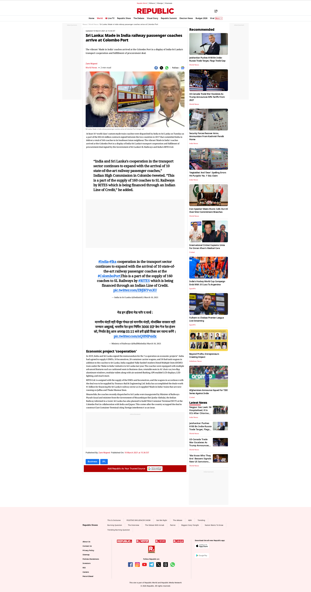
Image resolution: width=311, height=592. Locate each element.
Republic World (142, 3)
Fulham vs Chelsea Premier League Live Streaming (206, 319)
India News (193, 143)
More (218, 18)
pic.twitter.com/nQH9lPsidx (135, 336)
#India (103, 261)
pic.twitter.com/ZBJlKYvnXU (135, 290)
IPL (104, 461)
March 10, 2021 (151, 297)
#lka (113, 261)
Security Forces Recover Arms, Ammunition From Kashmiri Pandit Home (206, 136)
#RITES (144, 280)
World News (91, 67)
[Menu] (215, 11)
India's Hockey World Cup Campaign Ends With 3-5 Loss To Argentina (207, 283)
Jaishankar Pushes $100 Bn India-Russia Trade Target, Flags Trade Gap (207, 59)
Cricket (192, 252)
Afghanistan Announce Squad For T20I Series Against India (208, 392)
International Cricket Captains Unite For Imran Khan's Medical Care (207, 247)
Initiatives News (195, 361)
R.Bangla (160, 3)
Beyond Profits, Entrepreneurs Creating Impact (204, 355)
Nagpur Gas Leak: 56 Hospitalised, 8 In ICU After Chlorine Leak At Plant (200, 412)
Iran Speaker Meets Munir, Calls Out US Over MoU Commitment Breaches (208, 210)
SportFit (192, 289)
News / (85, 24)
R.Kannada (168, 3)
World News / (94, 24)
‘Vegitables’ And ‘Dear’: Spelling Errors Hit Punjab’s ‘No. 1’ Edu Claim (207, 174)
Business (92, 461)
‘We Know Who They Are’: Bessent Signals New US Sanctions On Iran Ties (200, 460)
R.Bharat (152, 3)
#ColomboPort (109, 276)
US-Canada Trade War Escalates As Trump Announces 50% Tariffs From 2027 (207, 97)
